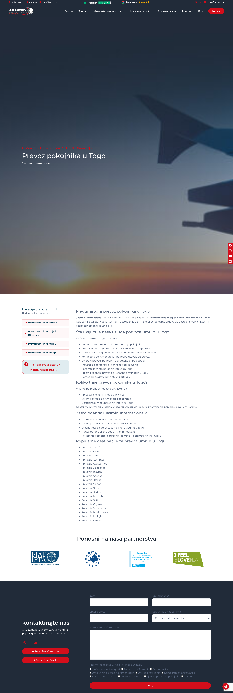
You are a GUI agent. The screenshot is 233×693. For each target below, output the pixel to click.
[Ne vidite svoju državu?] (26, 364)
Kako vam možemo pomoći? (107, 627)
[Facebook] (230, 245)
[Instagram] (230, 250)
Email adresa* (98, 612)
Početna (69, 11)
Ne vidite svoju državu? (45, 364)
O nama (82, 11)
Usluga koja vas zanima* (167, 612)
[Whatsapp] (200, 2)
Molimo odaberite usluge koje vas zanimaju (116, 665)
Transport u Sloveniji (136, 669)
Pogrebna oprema (167, 11)
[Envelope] (205, 2)
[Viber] (196, 2)
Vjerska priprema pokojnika (163, 676)
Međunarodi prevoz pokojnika (106, 11)
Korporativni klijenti (139, 11)
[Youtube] (230, 256)
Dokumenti (187, 11)
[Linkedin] (230, 261)
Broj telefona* (160, 596)
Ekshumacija (160, 669)
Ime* (92, 596)
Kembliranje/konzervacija (179, 672)
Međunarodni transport (106, 669)
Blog (200, 11)
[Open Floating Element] (225, 686)
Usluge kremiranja (149, 672)
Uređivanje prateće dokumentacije (113, 672)
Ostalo (188, 676)
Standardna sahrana (104, 676)
